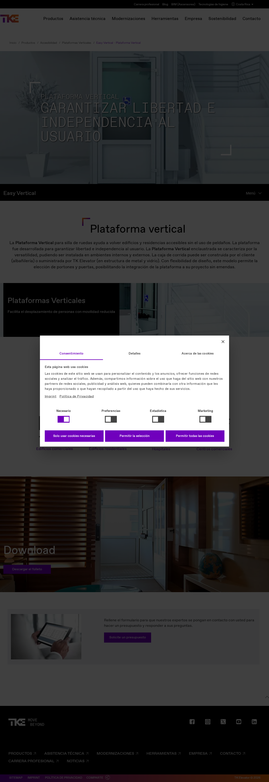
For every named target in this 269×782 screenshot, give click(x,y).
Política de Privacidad (76, 396)
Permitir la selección (135, 436)
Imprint (51, 396)
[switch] (111, 419)
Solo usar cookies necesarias (74, 436)
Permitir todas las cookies (195, 436)
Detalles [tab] (135, 353)
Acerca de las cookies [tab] (198, 353)
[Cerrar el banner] (223, 341)
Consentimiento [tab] (71, 353)
